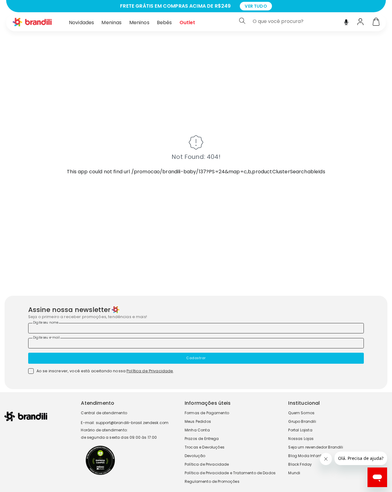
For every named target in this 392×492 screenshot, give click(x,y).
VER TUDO (256, 6)
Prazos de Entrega (202, 438)
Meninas (111, 22)
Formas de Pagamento (207, 412)
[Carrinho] (376, 22)
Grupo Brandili (302, 421)
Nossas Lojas (301, 438)
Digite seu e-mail (46, 338)
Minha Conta (197, 430)
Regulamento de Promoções (212, 481)
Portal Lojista (300, 430)
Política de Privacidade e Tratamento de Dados (230, 472)
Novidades (81, 22)
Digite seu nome (45, 323)
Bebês (164, 22)
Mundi (294, 472)
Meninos (139, 22)
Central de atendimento (104, 412)
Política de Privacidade (149, 371)
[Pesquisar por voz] (346, 21)
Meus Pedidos (198, 421)
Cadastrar (196, 358)
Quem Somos (301, 412)
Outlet (187, 22)
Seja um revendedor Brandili (315, 447)
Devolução (195, 455)
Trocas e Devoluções (204, 447)
